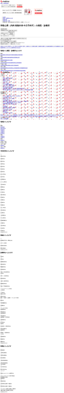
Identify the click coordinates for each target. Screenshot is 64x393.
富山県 (11, 65)
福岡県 (2, 70)
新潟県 (8, 65)
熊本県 (11, 70)
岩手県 (8, 62)
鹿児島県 (20, 70)
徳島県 (17, 68)
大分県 (14, 70)
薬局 (7, 3)
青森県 (5, 62)
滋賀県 (11, 57)
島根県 (5, 68)
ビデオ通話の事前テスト (8, 84)
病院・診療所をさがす (8, 77)
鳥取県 (2, 68)
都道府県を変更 (4, 29)
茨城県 (15, 54)
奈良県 (14, 57)
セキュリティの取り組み (8, 85)
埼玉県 (9, 54)
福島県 (20, 62)
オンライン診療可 (13, 41)
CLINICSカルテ (6, 99)
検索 (13, 35)
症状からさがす (6, 80)
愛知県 (2, 60)
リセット (2, 232)
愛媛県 (23, 68)
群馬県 (21, 54)
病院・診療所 (3, 3)
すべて (2, 41)
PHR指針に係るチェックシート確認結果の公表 (13, 88)
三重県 (11, 60)
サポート (5, 81)
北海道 (2, 62)
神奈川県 (6, 54)
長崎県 (8, 70)
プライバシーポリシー (8, 108)
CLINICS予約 (6, 97)
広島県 (11, 68)
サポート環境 (6, 83)
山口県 (14, 68)
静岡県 (5, 60)
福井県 (17, 65)
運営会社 (5, 111)
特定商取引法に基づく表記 (9, 107)
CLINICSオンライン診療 (8, 98)
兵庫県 (5, 57)
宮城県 (11, 62)
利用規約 (5, 106)
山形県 (17, 62)
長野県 (5, 65)
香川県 (20, 68)
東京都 (2, 54)
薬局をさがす (6, 79)
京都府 (8, 57)
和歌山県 (18, 57)
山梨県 (2, 65)
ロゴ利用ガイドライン (8, 112)
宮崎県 (17, 70)
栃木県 (18, 54)
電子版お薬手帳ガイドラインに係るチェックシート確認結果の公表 (18, 89)
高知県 (26, 68)
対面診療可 (6, 41)
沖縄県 (24, 70)
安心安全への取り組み (8, 87)
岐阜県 (8, 60)
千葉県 (12, 54)
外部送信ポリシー (7, 110)
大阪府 (2, 57)
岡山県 (8, 68)
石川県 (14, 65)
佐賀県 (5, 70)
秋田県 (14, 62)
